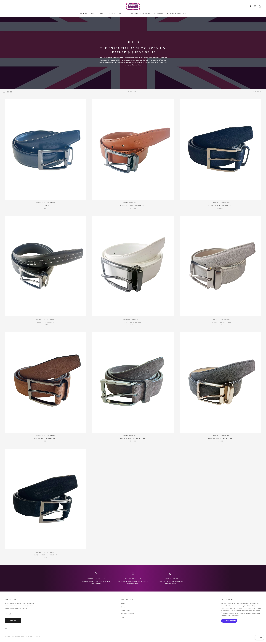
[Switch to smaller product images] (8, 91)
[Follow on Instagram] (6, 629)
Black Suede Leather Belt (45, 555)
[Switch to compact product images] (11, 91)
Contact (123, 607)
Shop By (83, 13)
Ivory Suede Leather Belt (220, 322)
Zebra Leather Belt (45, 322)
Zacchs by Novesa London (138, 13)
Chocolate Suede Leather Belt (133, 438)
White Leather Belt (133, 322)
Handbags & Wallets (176, 13)
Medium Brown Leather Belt (133, 205)
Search (123, 603)
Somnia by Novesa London (45, 202)
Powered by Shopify (33, 636)
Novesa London (98, 13)
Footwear (158, 13)
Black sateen (45, 205)
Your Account (125, 610)
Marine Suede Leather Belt (220, 205)
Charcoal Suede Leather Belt (220, 438)
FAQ (122, 617)
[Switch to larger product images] (4, 91)
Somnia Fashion (116, 13)
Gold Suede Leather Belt (45, 438)
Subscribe (13, 621)
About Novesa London (128, 614)
